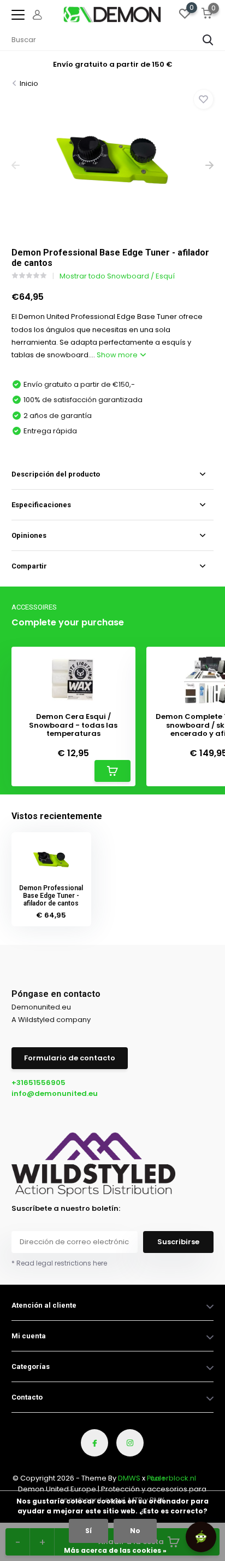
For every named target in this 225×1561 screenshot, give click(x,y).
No (135, 1530)
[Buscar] (208, 39)
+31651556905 (38, 1082)
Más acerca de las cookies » (115, 1550)
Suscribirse (178, 1242)
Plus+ (156, 1478)
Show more (118, 355)
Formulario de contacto (69, 1058)
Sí (88, 1530)
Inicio (29, 83)
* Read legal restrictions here (59, 1263)
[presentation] (15, 165)
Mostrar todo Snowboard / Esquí (117, 276)
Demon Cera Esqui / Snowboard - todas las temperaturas (73, 725)
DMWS (129, 1478)
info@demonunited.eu (54, 1093)
